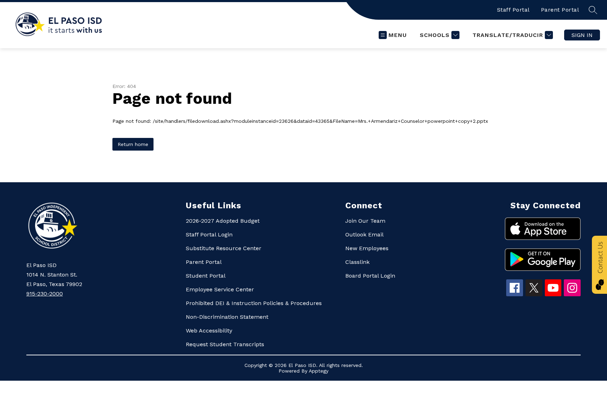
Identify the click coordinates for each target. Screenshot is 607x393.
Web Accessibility (209, 330)
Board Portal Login (370, 275)
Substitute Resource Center (223, 248)
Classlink (357, 262)
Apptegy (318, 371)
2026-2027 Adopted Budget (223, 220)
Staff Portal (513, 9)
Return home (133, 144)
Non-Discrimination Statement (227, 316)
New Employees (367, 248)
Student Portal (206, 275)
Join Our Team (365, 220)
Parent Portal (560, 9)
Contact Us (600, 257)
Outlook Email (364, 234)
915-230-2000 (44, 293)
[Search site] (593, 10)
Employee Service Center (220, 289)
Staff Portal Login (209, 234)
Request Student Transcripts (225, 344)
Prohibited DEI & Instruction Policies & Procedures (254, 303)
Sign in (582, 35)
